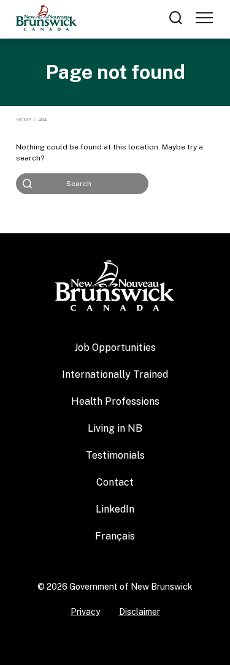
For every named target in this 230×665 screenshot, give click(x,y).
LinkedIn (115, 509)
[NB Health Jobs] (115, 284)
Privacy (85, 612)
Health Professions (115, 401)
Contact (115, 482)
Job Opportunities (115, 347)
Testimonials (115, 455)
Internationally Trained (115, 374)
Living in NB (115, 428)
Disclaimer (139, 612)
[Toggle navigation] (204, 17)
